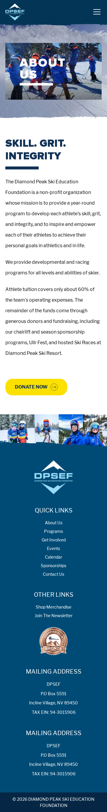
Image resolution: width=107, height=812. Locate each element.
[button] (96, 12)
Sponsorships (53, 565)
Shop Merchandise (53, 606)
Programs (53, 531)
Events (53, 548)
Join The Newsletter (54, 615)
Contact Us (53, 574)
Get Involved (54, 539)
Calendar (53, 556)
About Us (53, 522)
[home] (14, 12)
